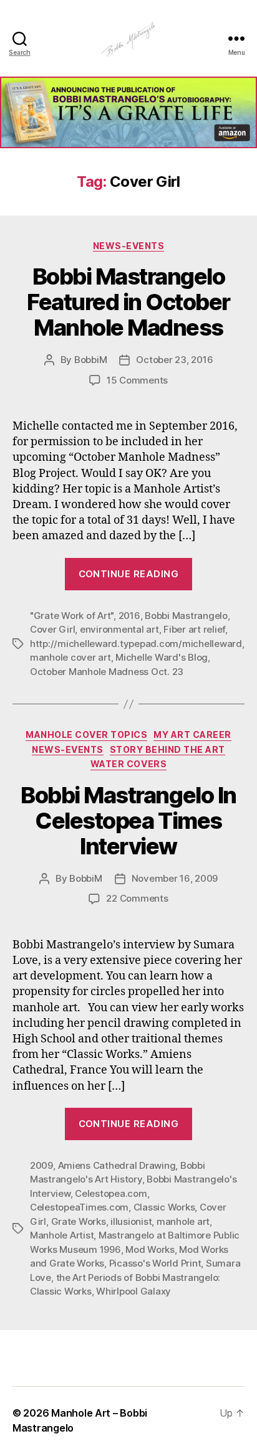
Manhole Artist (62, 1235)
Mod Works (150, 1249)
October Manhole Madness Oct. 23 (106, 671)
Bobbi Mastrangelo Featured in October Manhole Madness (128, 302)
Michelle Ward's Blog (161, 657)
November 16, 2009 (175, 878)
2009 (41, 1165)
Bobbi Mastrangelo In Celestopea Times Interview (128, 820)
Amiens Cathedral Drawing (117, 1165)
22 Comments (137, 898)
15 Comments (137, 380)
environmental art (119, 629)
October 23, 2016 (174, 360)
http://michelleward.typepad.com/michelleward (136, 643)
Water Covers (128, 763)
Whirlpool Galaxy (133, 1291)
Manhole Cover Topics (86, 734)
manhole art (183, 1221)
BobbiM (90, 360)
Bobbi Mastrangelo (186, 615)
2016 (129, 615)
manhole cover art (70, 657)
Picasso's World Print (155, 1263)
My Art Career (192, 734)
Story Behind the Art (167, 749)
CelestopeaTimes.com (79, 1207)
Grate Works (78, 1221)
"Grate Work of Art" (72, 615)
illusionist (131, 1221)
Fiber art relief (194, 629)
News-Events (129, 245)
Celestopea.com (111, 1193)
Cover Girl (52, 629)
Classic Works (164, 1207)
